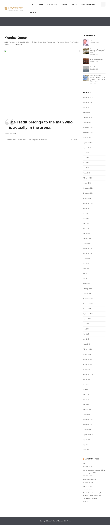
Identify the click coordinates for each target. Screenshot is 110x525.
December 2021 (87, 248)
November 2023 (87, 133)
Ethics (40, 42)
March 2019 (86, 284)
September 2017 (88, 374)
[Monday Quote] (42, 81)
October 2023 (87, 138)
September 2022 (88, 203)
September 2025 (88, 97)
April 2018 (86, 339)
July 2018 (86, 324)
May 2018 (86, 334)
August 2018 (87, 319)
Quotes (67, 42)
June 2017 (86, 389)
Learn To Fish (94, 67)
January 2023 (87, 183)
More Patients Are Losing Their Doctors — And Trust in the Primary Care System (97, 78)
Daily (35, 42)
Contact (33, 13)
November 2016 (87, 424)
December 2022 (87, 188)
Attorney (64, 4)
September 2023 (88, 143)
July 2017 (86, 384)
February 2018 (87, 349)
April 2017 (86, 399)
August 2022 (87, 208)
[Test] (86, 42)
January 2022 (87, 243)
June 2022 (86, 218)
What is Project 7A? (96, 59)
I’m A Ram (73, 139)
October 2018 (87, 309)
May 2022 (86, 223)
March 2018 (86, 344)
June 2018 (86, 329)
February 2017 (87, 409)
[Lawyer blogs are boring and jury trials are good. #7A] (86, 51)
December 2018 (87, 299)
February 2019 (87, 289)
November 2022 (87, 193)
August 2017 (87, 379)
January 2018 (87, 354)
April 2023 (86, 168)
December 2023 (87, 127)
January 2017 (87, 414)
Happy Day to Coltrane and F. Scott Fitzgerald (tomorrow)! (27, 139)
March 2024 (86, 112)
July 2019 (86, 263)
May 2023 (86, 163)
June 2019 (86, 268)
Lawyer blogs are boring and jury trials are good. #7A (97, 50)
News (44, 42)
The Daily (75, 4)
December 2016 (87, 419)
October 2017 (87, 369)
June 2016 (86, 450)
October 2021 (87, 258)
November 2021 (87, 253)
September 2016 (88, 434)
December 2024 (87, 102)
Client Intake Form (88, 4)
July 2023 (86, 153)
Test (91, 40)
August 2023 (87, 148)
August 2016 (87, 440)
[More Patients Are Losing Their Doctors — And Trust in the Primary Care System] (86, 77)
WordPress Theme (56, 521)
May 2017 (86, 394)
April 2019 (86, 278)
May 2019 (86, 273)
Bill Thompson (10, 42)
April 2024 (86, 107)
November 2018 (87, 304)
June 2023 (86, 158)
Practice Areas (52, 4)
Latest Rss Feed (92, 459)
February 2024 (87, 117)
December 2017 (87, 359)
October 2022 (87, 198)
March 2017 (86, 404)
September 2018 (88, 314)
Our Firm (40, 4)
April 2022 (86, 228)
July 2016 (86, 445)
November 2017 (87, 364)
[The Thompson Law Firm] (14, 9)
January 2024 (87, 122)
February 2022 (87, 238)
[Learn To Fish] (86, 69)
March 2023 (86, 173)
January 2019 (87, 294)
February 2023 (87, 178)
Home (32, 4)
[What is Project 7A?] (86, 61)
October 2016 (87, 429)
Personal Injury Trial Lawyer (55, 42)
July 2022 (86, 213)
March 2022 (86, 233)
